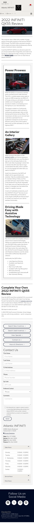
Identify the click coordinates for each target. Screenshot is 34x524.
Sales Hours (8, 447)
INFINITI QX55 (9, 157)
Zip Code (5, 381)
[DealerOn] (6, 512)
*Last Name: (6, 360)
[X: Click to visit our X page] (14, 502)
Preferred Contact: (8, 388)
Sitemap (4, 517)
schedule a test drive (26, 301)
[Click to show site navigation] (31, 13)
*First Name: (6, 353)
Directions (14, 13)
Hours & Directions (16, 344)
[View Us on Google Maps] (26, 502)
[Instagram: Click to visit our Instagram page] (20, 502)
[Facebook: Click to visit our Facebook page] (8, 502)
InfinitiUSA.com (14, 517)
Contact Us (16, 340)
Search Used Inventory (16, 330)
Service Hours (9, 476)
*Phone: (5, 374)
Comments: (6, 395)
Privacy (8, 517)
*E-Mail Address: (8, 367)
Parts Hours (8, 481)
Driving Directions (9, 433)
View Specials (16, 335)
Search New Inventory (16, 326)
